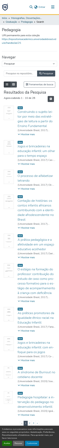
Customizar (32, 443)
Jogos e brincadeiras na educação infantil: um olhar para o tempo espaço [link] (36, 151)
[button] (5, 7)
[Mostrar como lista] (7, 84)
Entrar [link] (42, 7)
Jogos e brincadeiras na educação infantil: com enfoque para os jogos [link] (36, 347)
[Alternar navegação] (52, 7)
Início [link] (4, 18)
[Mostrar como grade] (13, 84)
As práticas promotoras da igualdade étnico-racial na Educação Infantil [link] (36, 318)
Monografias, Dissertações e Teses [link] (26, 18)
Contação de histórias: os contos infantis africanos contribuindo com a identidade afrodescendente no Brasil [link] (36, 210)
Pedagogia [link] (27, 22)
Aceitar (7, 443)
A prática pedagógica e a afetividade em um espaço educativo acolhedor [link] (36, 244)
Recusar (18, 443)
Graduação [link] (11, 22)
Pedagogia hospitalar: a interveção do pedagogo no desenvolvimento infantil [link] (36, 402)
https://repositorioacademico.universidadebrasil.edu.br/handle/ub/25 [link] (29, 41)
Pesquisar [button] (47, 73)
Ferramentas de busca (40, 84)
